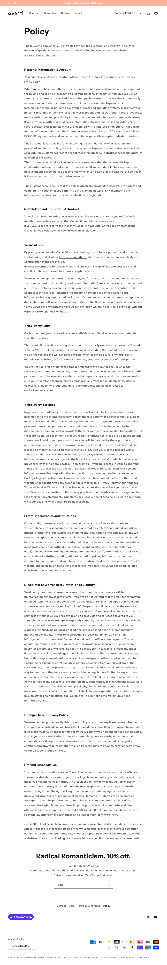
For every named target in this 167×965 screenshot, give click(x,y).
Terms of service (109, 957)
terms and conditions (73, 257)
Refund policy (53, 957)
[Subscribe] (109, 885)
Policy (106, 905)
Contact (61, 905)
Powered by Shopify (34, 957)
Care (71, 905)
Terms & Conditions (88, 905)
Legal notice (143, 957)
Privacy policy (92, 957)
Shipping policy (127, 957)
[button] (33, 13)
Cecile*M (20, 957)
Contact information (72, 957)
